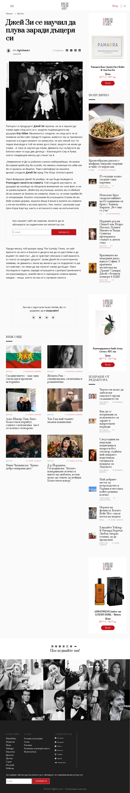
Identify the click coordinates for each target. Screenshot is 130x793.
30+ (101, 214)
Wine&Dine (11, 738)
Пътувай (10, 765)
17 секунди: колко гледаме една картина (111, 179)
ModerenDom (30, 752)
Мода (102, 520)
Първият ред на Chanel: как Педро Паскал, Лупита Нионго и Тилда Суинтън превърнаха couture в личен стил (111, 232)
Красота (103, 246)
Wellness (104, 402)
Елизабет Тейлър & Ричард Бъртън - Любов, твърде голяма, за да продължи (112, 534)
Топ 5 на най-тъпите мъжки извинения (60, 420)
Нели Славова (35, 461)
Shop (115, 6)
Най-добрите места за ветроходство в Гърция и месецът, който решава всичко (111, 487)
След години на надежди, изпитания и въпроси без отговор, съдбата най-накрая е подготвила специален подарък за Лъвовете (110, 453)
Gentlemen (105, 498)
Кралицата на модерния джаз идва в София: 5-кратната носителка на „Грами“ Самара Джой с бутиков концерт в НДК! (110, 266)
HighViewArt (23, 50)
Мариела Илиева (33, 371)
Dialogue (10, 748)
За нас (27, 742)
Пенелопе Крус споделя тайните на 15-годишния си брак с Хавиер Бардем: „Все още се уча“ (111, 203)
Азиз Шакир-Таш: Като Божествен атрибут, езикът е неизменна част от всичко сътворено (22, 423)
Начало (9, 13)
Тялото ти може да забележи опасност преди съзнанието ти (112, 394)
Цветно (20, 13)
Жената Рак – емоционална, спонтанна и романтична (64, 379)
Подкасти (10, 742)
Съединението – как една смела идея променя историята (22, 379)
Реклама (28, 745)
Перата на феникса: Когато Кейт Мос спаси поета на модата (110, 512)
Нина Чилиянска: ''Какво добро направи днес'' (22, 467)
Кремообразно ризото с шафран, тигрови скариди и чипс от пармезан (106, 164)
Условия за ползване (33, 738)
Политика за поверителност (37, 748)
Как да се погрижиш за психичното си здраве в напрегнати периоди (109, 419)
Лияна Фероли (34, 415)
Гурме (91, 170)
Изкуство (104, 186)
